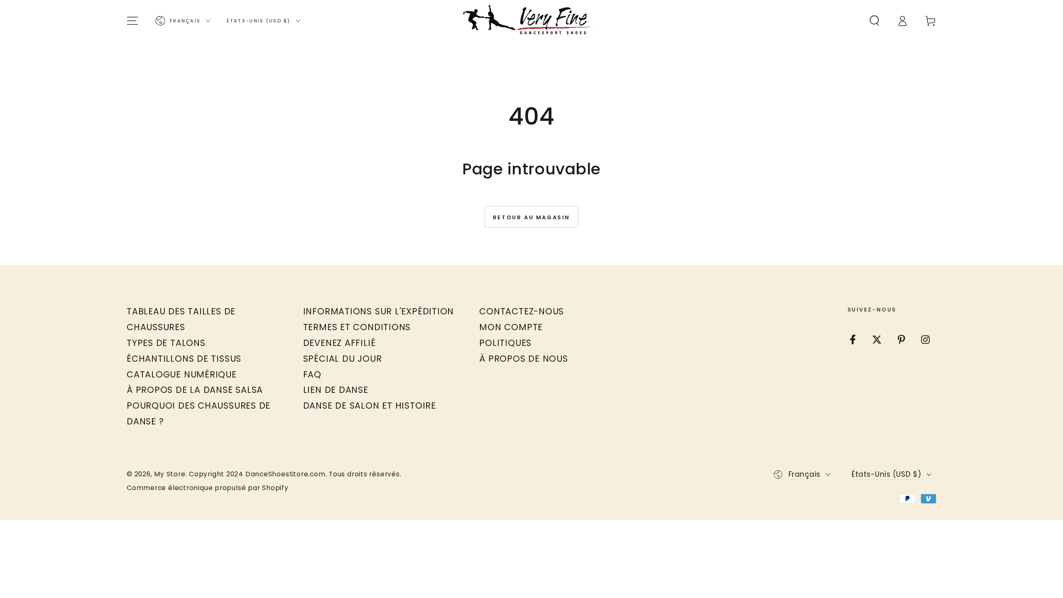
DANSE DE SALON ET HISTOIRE (369, 405)
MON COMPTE (511, 327)
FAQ (312, 374)
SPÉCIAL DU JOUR (342, 359)
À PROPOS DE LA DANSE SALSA (195, 390)
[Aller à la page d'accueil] (531, 21)
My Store (169, 474)
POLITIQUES (505, 343)
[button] (874, 20)
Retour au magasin (531, 217)
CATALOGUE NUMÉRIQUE (182, 374)
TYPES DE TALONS (166, 343)
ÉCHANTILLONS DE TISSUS (184, 359)
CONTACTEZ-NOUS (521, 311)
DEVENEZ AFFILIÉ (339, 343)
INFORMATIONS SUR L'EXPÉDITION (378, 311)
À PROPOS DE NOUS (523, 359)
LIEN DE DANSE (335, 390)
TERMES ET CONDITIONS (357, 327)
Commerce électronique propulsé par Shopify (208, 488)
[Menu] (133, 20)
